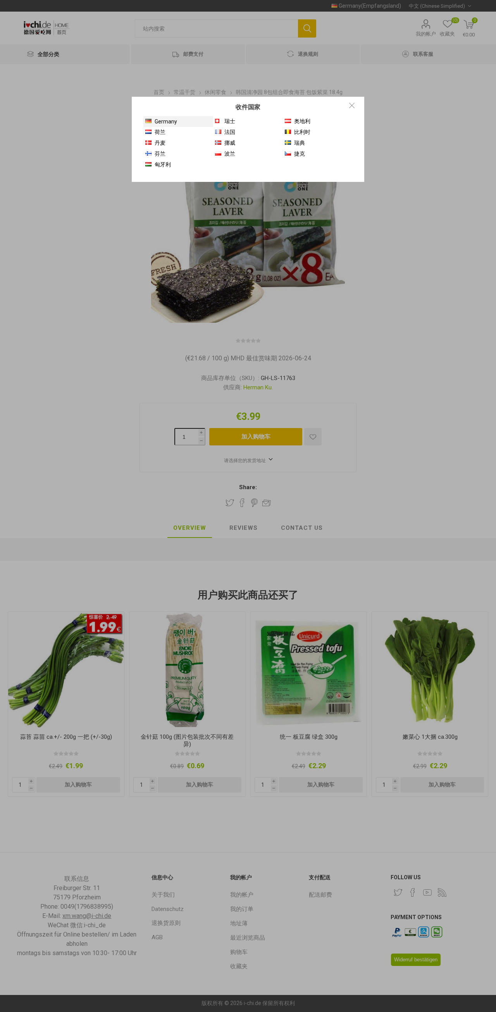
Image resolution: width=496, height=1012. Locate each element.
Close (352, 105)
